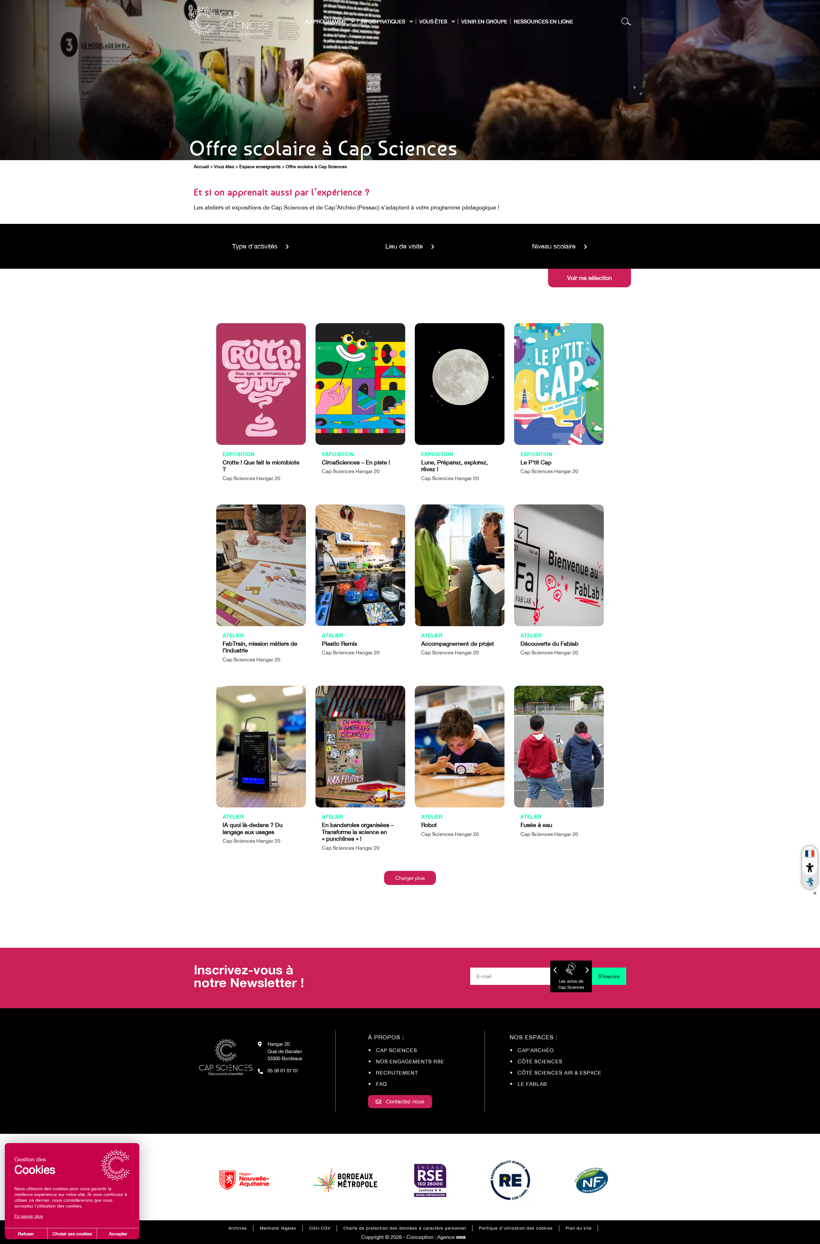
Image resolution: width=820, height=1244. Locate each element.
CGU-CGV (320, 1228)
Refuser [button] (26, 1233)
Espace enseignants (260, 166)
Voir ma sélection (589, 277)
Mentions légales (278, 1228)
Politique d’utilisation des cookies (516, 1228)
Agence (451, 1237)
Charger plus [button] (410, 878)
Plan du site (579, 1228)
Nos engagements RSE (410, 1061)
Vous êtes (224, 166)
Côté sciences (540, 1061)
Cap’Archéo (536, 1050)
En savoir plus (28, 1216)
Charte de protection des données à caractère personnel (404, 1228)
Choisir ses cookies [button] (72, 1233)
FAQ (381, 1084)
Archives (237, 1228)
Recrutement (397, 1073)
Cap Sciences (396, 1050)
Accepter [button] (118, 1233)
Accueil (201, 166)
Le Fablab (532, 1084)
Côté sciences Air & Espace (560, 1073)
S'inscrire (609, 976)
